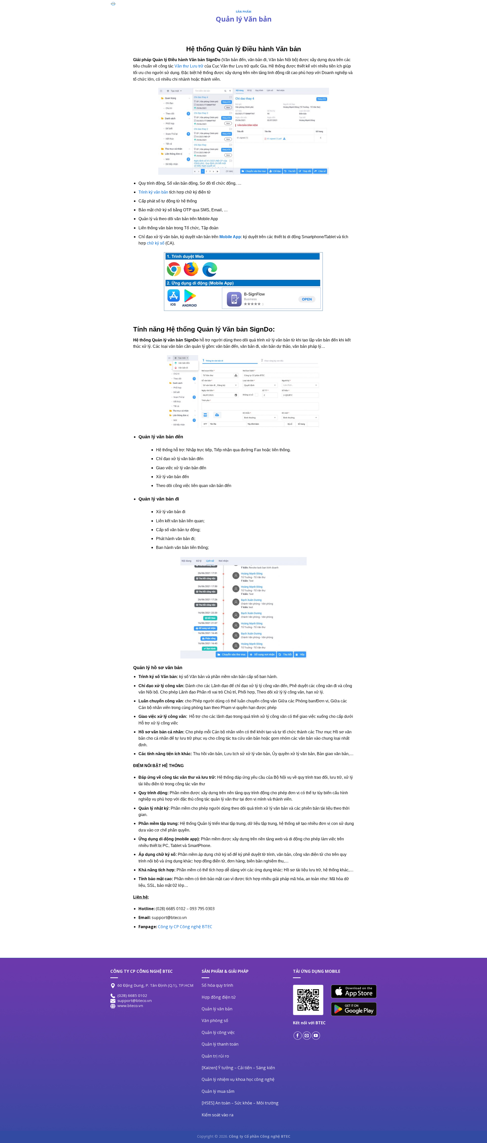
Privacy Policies (341, 9)
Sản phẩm (211, 9)
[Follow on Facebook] (297, 1035)
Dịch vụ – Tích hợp (277, 9)
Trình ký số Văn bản (157, 676)
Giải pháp (239, 9)
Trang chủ (184, 9)
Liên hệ (312, 9)
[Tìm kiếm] (372, 9)
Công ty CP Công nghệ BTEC (185, 926)
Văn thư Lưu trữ (189, 66)
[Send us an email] (307, 1035)
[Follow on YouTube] (316, 1035)
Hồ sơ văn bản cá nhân (160, 732)
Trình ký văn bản (153, 192)
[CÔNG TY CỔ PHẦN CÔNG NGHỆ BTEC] (133, 4)
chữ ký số (155, 243)
